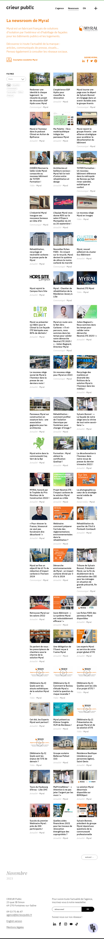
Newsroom (73, 8)
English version (14, 921)
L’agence (59, 8)
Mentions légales (15, 927)
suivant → (89, 857)
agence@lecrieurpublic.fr (19, 914)
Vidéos (20, 92)
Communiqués (12, 88)
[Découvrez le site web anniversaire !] (93, 928)
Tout (8, 85)
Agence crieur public (20, 7)
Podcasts (10, 95)
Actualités (16, 85)
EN (84, 8)
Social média (11, 92)
